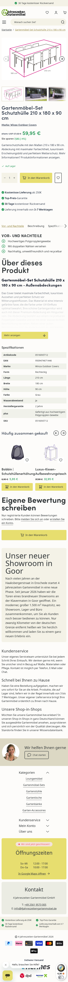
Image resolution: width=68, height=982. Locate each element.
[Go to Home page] (13, 12)
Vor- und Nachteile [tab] (13, 226)
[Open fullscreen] (34, 59)
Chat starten (39, 754)
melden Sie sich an (32, 519)
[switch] (61, 977)
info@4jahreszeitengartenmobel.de (35, 908)
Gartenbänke (34, 804)
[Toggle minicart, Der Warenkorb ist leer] (64, 12)
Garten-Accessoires (34, 810)
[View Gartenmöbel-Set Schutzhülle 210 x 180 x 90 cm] (13, 94)
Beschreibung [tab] (36, 226)
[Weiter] (62, 59)
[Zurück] (6, 59)
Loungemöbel (34, 778)
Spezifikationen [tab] (57, 226)
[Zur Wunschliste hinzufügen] (58, 178)
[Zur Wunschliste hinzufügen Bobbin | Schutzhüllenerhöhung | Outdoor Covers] (27, 460)
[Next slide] (63, 433)
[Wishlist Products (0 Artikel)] (47, 12)
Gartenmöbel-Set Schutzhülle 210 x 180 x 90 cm (40, 29)
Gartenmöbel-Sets (34, 785)
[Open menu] (4, 22)
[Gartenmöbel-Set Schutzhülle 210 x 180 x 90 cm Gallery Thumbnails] (34, 94)
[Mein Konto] (56, 12)
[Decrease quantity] (5, 178)
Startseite (7, 29)
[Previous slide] (56, 433)
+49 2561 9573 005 (35, 904)
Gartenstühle (34, 791)
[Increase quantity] (14, 178)
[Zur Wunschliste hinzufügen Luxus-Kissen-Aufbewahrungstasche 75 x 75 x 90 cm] (61, 460)
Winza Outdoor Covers (23, 124)
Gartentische (34, 797)
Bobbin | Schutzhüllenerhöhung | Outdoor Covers (18, 471)
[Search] (62, 22)
